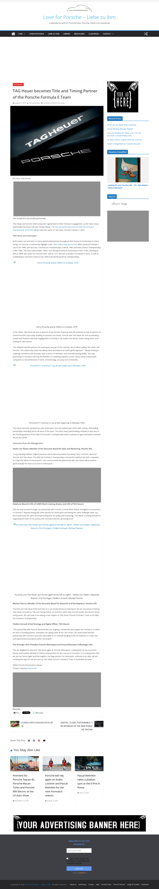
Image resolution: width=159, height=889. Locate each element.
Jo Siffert (54, 103)
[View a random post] (146, 34)
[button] (24, 34)
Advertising (82, 884)
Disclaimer (145, 884)
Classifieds (94, 34)
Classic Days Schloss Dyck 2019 (37, 724)
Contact (107, 34)
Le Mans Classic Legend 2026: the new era (124, 140)
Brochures (79, 34)
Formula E (46, 103)
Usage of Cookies (133, 884)
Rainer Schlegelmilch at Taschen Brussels (123, 144)
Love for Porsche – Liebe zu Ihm (79, 17)
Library (66, 34)
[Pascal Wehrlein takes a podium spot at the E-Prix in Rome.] (89, 758)
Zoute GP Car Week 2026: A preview (121, 125)
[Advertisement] (79, 55)
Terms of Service (119, 884)
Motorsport (18, 84)
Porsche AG (32, 668)
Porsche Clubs (106, 884)
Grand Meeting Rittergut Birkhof (120, 129)
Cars (20, 34)
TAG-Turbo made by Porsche (65, 244)
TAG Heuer (61, 103)
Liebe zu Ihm (53, 34)
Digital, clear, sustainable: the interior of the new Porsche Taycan (76, 726)
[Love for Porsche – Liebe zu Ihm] (13, 34)
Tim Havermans (34, 103)
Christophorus (36, 34)
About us (73, 884)
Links (97, 884)
